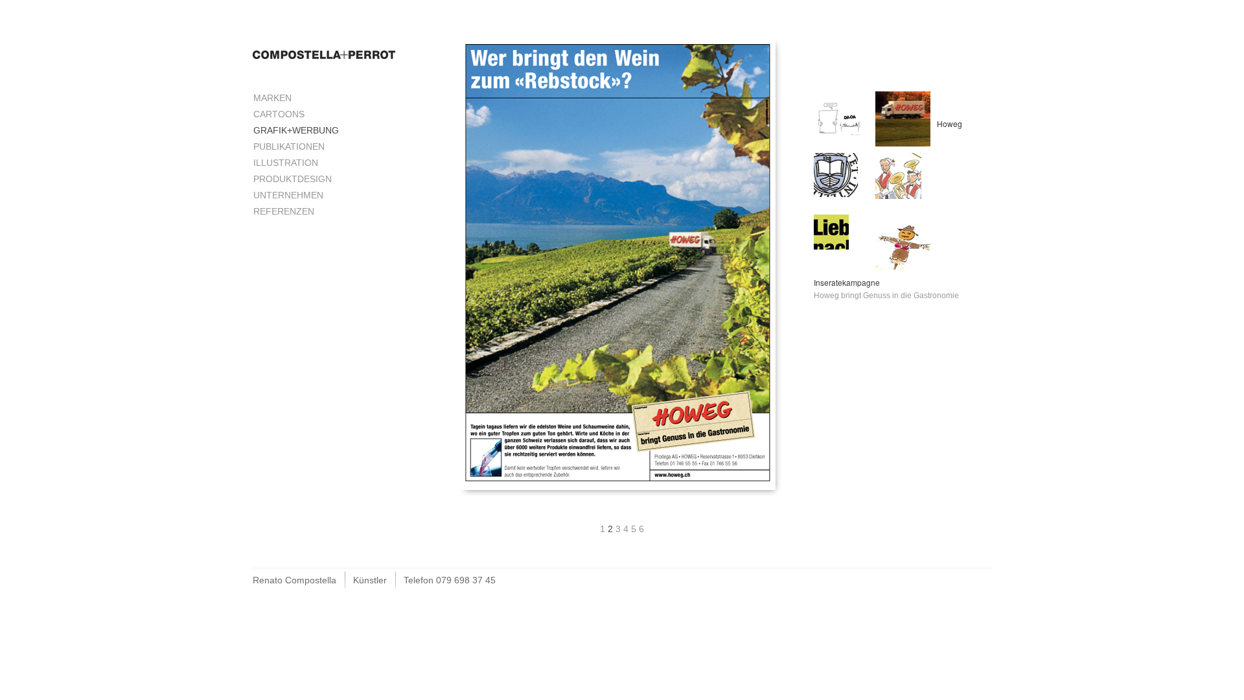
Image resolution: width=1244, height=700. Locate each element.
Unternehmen (288, 195)
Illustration (285, 163)
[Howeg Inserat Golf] (902, 118)
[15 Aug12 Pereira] (831, 231)
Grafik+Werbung (296, 130)
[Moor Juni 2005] (902, 241)
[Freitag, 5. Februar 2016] (840, 116)
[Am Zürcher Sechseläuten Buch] (898, 175)
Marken (272, 98)
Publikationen (289, 146)
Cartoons (279, 114)
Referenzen (283, 211)
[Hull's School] (836, 174)
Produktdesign (292, 179)
